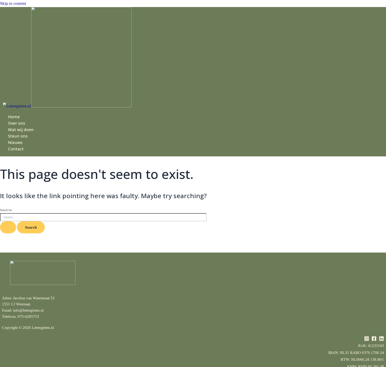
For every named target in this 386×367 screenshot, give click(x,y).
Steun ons (18, 136)
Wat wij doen (21, 129)
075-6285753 (28, 316)
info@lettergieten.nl (28, 310)
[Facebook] (374, 339)
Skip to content (13, 3)
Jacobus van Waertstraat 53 (33, 298)
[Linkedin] (381, 339)
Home (14, 116)
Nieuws (15, 142)
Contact (16, 149)
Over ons (16, 123)
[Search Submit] (8, 227)
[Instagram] (366, 339)
